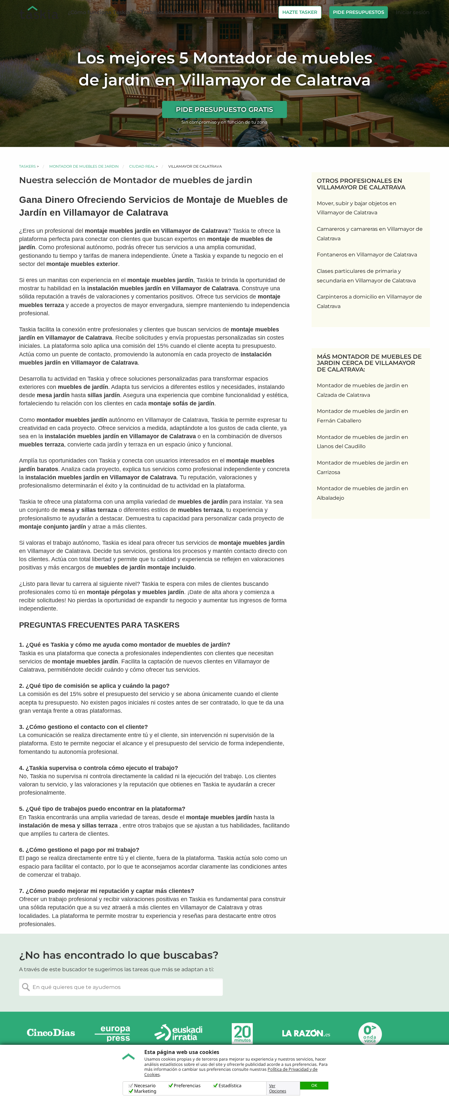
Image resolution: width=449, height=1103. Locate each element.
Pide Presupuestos (358, 12)
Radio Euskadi (178, 1034)
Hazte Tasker (299, 12)
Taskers (27, 166)
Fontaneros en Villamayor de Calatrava (367, 255)
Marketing (145, 1091)
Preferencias (187, 1086)
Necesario (145, 1086)
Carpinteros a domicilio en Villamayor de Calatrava (369, 301)
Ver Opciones (277, 1088)
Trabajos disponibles (168, 12)
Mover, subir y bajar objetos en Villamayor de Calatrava (356, 208)
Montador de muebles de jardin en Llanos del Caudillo (362, 442)
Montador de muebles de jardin (84, 166)
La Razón (306, 1034)
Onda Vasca (370, 1034)
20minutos (242, 1034)
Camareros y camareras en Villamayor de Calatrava (370, 234)
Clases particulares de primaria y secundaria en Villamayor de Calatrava (366, 276)
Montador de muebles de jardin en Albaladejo (362, 493)
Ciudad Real (142, 166)
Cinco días (51, 1034)
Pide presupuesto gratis (224, 109)
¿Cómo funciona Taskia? (100, 12)
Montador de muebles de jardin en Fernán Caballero (362, 416)
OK (314, 1085)
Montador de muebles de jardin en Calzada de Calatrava (362, 390)
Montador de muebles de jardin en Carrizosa (362, 467)
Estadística (230, 1086)
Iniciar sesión (413, 12)
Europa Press (115, 1034)
